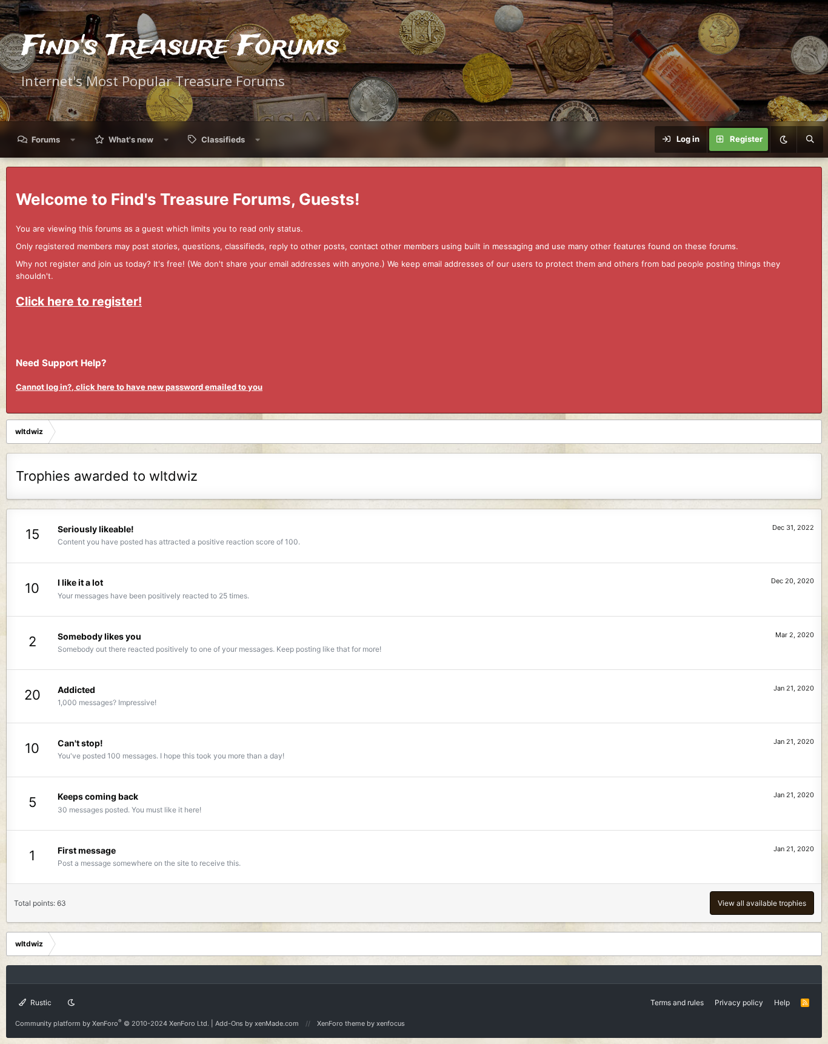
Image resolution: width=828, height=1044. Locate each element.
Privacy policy (739, 1002)
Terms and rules (677, 1002)
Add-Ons (229, 1023)
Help (782, 1002)
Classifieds (223, 139)
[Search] (809, 139)
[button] (73, 139)
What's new (131, 139)
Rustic (40, 1002)
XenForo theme (341, 1023)
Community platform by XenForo (112, 1023)
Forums (46, 139)
